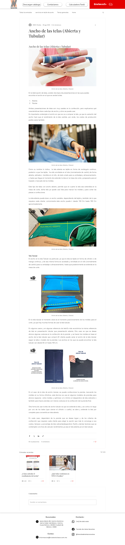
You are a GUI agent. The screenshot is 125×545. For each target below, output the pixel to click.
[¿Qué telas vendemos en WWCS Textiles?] (62, 462)
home (74, 12)
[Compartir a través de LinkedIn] (38, 436)
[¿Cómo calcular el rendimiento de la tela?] (33, 462)
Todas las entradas (25, 12)
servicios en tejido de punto (45, 12)
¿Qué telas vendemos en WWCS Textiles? (60, 475)
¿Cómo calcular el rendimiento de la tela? (30, 475)
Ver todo (103, 452)
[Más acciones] (95, 25)
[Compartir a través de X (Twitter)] (34, 436)
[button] (103, 12)
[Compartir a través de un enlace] (43, 436)
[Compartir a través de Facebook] (29, 436)
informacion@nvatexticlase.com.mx (53, 537)
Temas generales (62, 12)
